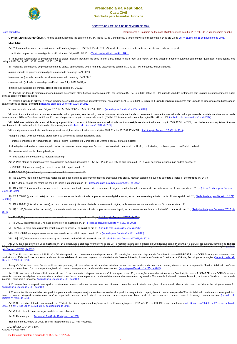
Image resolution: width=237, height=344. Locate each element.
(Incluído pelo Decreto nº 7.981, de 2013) (91, 125)
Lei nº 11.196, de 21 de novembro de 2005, (202, 37)
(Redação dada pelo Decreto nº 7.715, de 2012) (64, 103)
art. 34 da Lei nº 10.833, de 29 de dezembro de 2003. (41, 306)
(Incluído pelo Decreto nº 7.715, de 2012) (126, 109)
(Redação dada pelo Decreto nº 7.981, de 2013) (111, 222)
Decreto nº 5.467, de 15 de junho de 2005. (56, 316)
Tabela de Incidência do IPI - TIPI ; (110, 53)
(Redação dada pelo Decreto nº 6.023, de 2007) (114, 183)
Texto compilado (11, 32)
